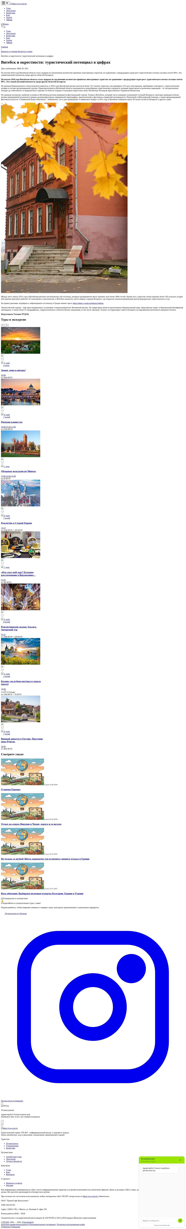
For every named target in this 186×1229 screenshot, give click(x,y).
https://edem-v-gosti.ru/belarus (85, 303)
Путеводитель (12, 1143)
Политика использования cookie (71, 1224)
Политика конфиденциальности (15, 1224)
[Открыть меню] (5, 3)
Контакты (10, 1174)
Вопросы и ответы (14, 1183)
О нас (8, 1170)
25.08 (13, 476)
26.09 (3, 746)
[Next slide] (7, 325)
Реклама (9, 1185)
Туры (8, 8)
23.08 (3, 476)
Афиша (9, 20)
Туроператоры (12, 1146)
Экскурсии (11, 11)
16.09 (3, 689)
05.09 (8, 427)
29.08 (3, 427)
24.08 (8, 476)
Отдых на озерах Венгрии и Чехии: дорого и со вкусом (31, 824)
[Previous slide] (3, 325)
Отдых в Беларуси (14, 1161)
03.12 (3, 634)
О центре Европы (10, 789)
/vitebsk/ (100, 303)
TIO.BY (6, 1222)
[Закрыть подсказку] (2, 1103)
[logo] (18, 4)
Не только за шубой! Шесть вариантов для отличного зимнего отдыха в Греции (45, 859)
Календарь (10, 13)
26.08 (3, 375)
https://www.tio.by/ (90, 1196)
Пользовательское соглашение (43, 1224)
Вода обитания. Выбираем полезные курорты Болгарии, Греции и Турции (42, 893)
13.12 (3, 528)
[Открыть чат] (2, 1122)
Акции (9, 17)
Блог (8, 15)
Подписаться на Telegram (16, 913)
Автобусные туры (14, 1157)
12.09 (13, 427)
